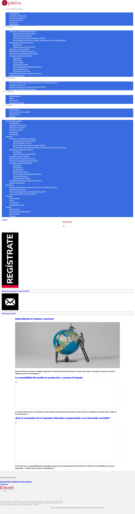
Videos (11, 98)
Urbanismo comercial (16, 20)
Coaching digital (18, 62)
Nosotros (9, 105)
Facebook (3, 482)
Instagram (28, 482)
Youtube (22, 482)
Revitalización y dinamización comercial (22, 51)
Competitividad (14, 13)
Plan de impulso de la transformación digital (27, 67)
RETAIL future (17, 60)
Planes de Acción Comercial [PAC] (24, 47)
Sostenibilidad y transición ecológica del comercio (25, 73)
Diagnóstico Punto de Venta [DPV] (24, 34)
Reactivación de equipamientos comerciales (23, 53)
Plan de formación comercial (22, 36)
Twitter (9, 482)
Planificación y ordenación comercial (21, 42)
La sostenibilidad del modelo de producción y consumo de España (49, 378)
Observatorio (10, 78)
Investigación (13, 22)
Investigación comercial (17, 76)
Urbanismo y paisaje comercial (19, 49)
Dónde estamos (14, 114)
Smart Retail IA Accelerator (21, 71)
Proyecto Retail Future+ (20, 69)
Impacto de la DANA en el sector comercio (23, 89)
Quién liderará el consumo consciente (34, 319)
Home (53, 507)
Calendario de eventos (16, 103)
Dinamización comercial (17, 18)
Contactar (12, 116)
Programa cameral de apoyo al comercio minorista (29, 38)
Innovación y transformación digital (20, 56)
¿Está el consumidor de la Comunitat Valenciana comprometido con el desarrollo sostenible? (62, 418)
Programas (9, 27)
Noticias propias (14, 96)
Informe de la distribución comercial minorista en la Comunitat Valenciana (33, 82)
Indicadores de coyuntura (17, 85)
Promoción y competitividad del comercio (22, 31)
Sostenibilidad (14, 24)
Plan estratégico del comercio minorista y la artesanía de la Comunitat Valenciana (39, 40)
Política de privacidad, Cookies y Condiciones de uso (84, 507)
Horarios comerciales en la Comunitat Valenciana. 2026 (27, 87)
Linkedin (15, 482)
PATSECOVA (17, 45)
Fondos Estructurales (62, 507)
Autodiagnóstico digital (20, 64)
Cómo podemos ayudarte (14, 9)
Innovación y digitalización (17, 16)
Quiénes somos (14, 109)
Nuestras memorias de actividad (19, 112)
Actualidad (9, 91)
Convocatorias (14, 100)
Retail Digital (17, 58)
